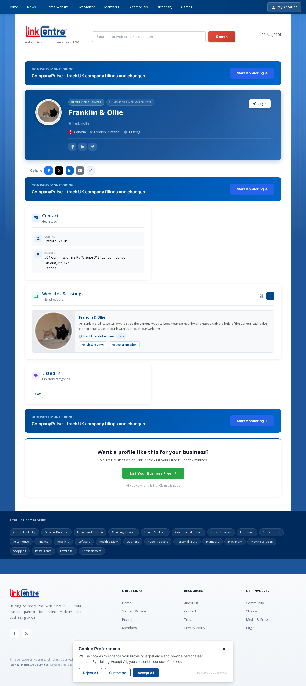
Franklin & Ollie (92, 317)
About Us (191, 603)
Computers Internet (188, 532)
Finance (43, 542)
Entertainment (91, 551)
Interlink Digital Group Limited (29, 664)
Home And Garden (90, 532)
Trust (188, 619)
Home (13, 7)
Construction (271, 532)
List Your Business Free (150, 473)
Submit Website (57, 7)
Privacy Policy (194, 627)
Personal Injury (187, 542)
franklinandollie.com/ (98, 336)
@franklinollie (79, 123)
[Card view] (261, 296)
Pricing (127, 619)
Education (247, 532)
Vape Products (158, 542)
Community (255, 603)
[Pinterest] (92, 147)
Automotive (21, 542)
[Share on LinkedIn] (70, 170)
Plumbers (212, 542)
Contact (190, 611)
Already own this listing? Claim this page (153, 486)
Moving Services (262, 542)
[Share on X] (59, 170)
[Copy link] (91, 170)
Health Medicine (155, 532)
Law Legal (66, 551)
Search (222, 37)
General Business (56, 532)
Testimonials (138, 7)
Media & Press (257, 619)
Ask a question (126, 345)
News (31, 7)
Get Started (86, 7)
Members (111, 7)
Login (262, 103)
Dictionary (164, 7)
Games (186, 7)
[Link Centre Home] (52, 31)
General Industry (24, 532)
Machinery (235, 542)
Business (133, 542)
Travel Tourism (221, 532)
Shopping (19, 551)
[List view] (270, 296)
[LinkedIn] (82, 147)
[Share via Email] (80, 170)
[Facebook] (72, 147)
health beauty (108, 542)
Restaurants (43, 551)
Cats (38, 394)
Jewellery (63, 542)
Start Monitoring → (252, 73)
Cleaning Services (123, 532)
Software (84, 542)
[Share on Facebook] (48, 170)
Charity (251, 611)
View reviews (95, 345)
